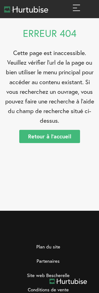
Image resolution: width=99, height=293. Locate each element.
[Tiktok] (66, 232)
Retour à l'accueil (49, 136)
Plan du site (48, 246)
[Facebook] (32, 232)
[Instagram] (44, 232)
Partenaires (48, 261)
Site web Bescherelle (48, 275)
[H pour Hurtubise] (55, 232)
